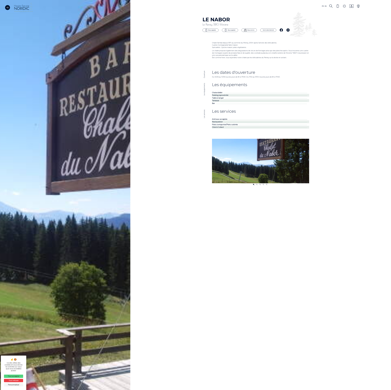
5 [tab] (266, 184)
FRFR (323, 6)
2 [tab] (256, 184)
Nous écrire (250, 30)
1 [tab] (253, 184)
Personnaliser (13, 385)
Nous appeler (212, 30)
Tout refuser (14, 380)
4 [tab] (263, 184)
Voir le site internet (268, 30)
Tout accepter (13, 376)
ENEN (326, 6)
